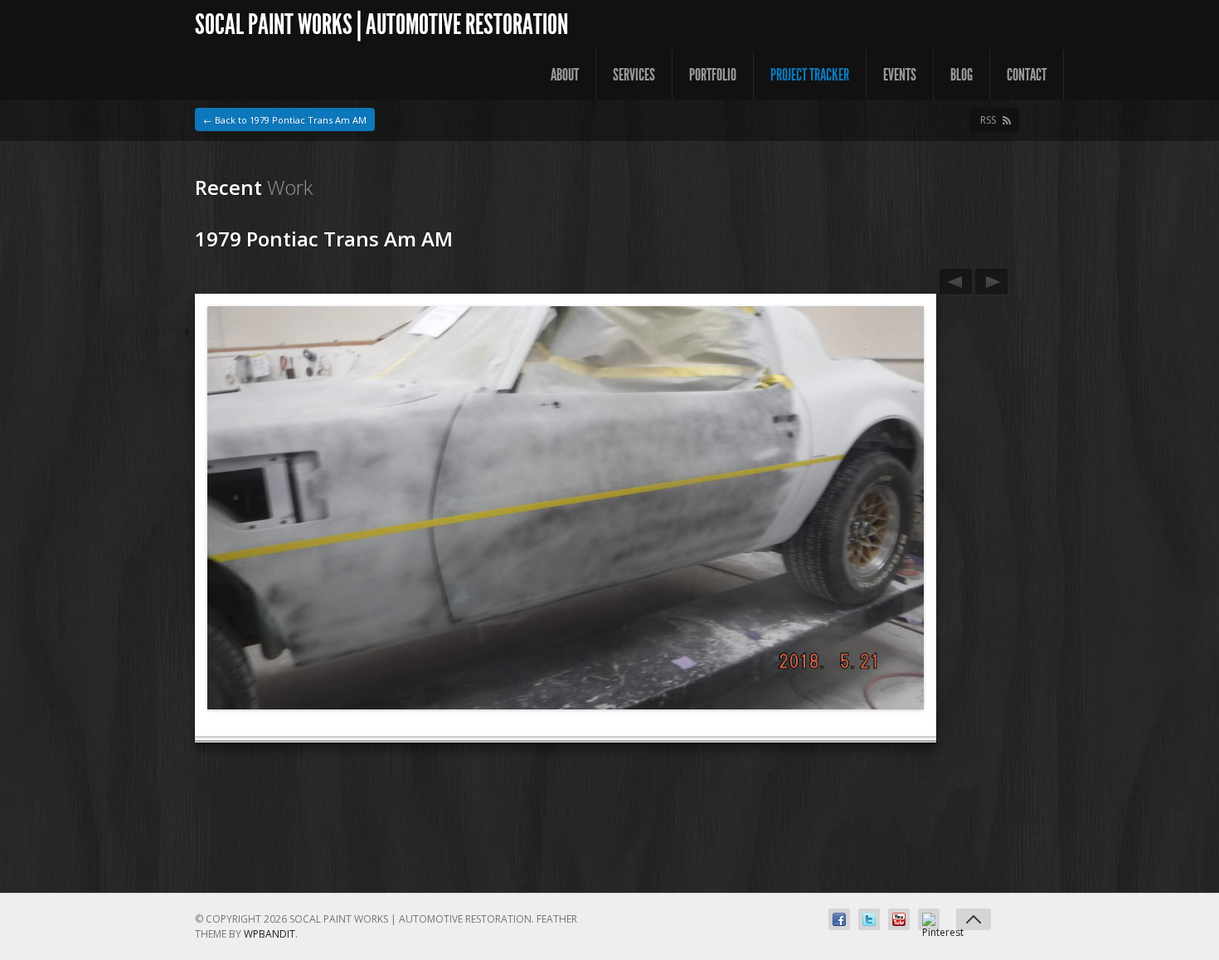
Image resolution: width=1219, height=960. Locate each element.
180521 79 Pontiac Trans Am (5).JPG (991, 282)
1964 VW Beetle (956, 282)
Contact (1027, 75)
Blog (961, 75)
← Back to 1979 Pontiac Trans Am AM (285, 120)
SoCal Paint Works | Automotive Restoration (381, 24)
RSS (988, 120)
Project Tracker (809, 75)
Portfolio (712, 75)
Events (899, 75)
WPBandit (269, 934)
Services (634, 75)
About (565, 75)
